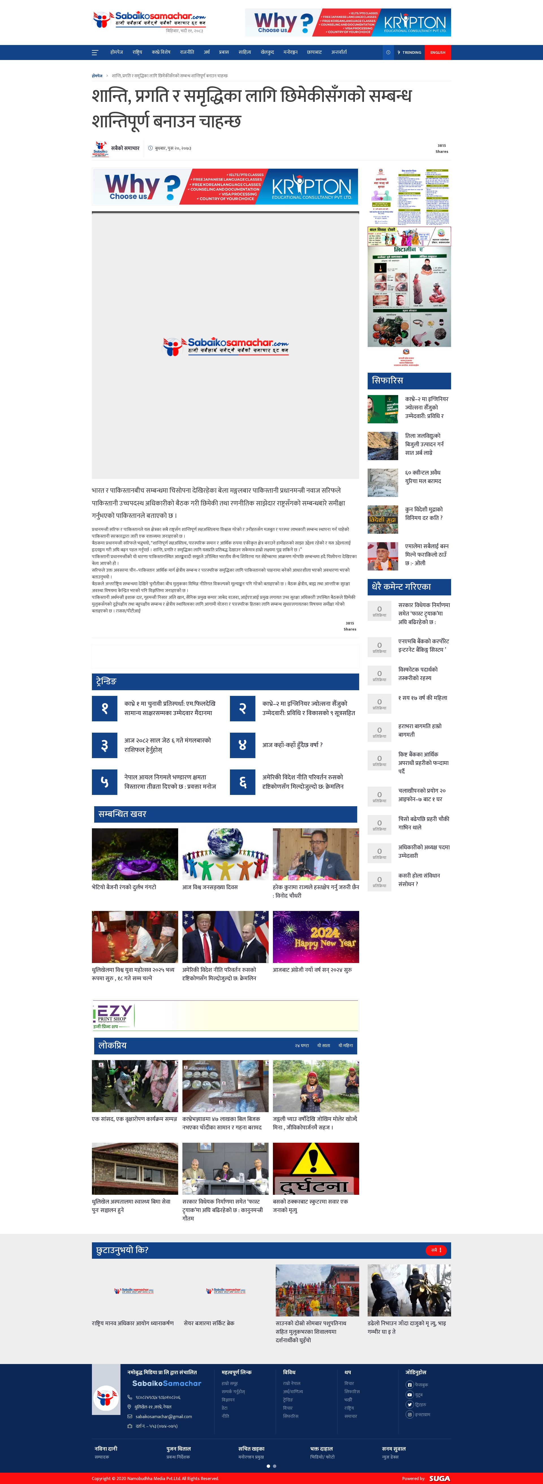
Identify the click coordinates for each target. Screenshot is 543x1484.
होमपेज (117, 52)
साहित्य (245, 52)
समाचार (350, 1416)
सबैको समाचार (125, 148)
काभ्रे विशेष (161, 52)
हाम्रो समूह (230, 1384)
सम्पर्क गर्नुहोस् (233, 1392)
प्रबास (224, 52)
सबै (434, 1250)
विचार (288, 1408)
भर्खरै (348, 1400)
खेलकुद (267, 52)
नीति (225, 1416)
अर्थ (207, 52)
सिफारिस (290, 1416)
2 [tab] (274, 1466)
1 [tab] (268, 1466)
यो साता (323, 1046)
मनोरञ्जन (291, 52)
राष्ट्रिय (137, 52)
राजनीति (187, 52)
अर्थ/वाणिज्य (293, 1392)
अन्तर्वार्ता (339, 52)
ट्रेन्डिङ (288, 1400)
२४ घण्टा (302, 1046)
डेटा (224, 1408)
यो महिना (346, 1046)
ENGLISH (437, 52)
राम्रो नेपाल (291, 1384)
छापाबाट (314, 52)
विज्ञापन (228, 1400)
